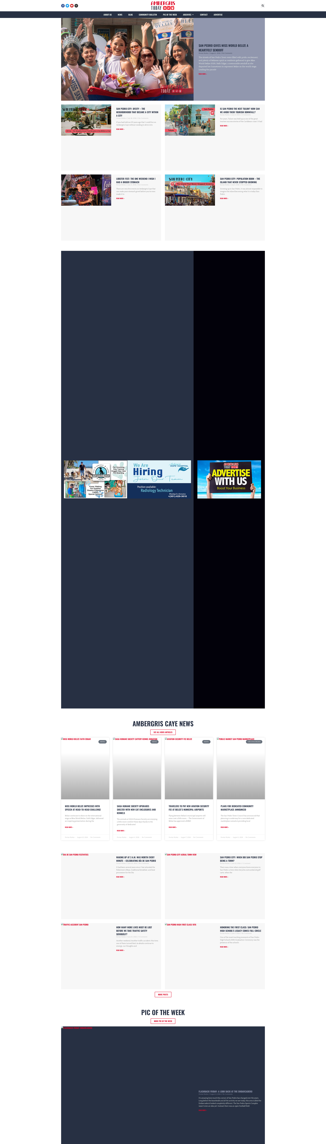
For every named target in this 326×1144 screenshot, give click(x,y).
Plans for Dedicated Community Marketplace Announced (237, 807)
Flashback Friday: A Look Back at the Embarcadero (225, 1091)
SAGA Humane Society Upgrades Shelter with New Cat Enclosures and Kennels (136, 809)
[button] (263, 6)
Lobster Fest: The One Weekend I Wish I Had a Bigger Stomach (135, 180)
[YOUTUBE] (72, 6)
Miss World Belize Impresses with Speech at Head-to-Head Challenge (83, 807)
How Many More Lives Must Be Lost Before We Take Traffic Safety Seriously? (134, 931)
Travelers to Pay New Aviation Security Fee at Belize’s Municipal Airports (189, 807)
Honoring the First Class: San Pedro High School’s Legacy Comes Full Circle (240, 929)
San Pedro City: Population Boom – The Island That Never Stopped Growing (240, 180)
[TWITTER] (67, 6)
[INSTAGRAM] (76, 6)
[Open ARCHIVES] (193, 14)
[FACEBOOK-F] (63, 6)
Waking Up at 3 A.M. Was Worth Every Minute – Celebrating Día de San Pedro (136, 859)
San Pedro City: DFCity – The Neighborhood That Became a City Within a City (137, 112)
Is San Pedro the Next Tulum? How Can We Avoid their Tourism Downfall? (240, 110)
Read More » (203, 74)
